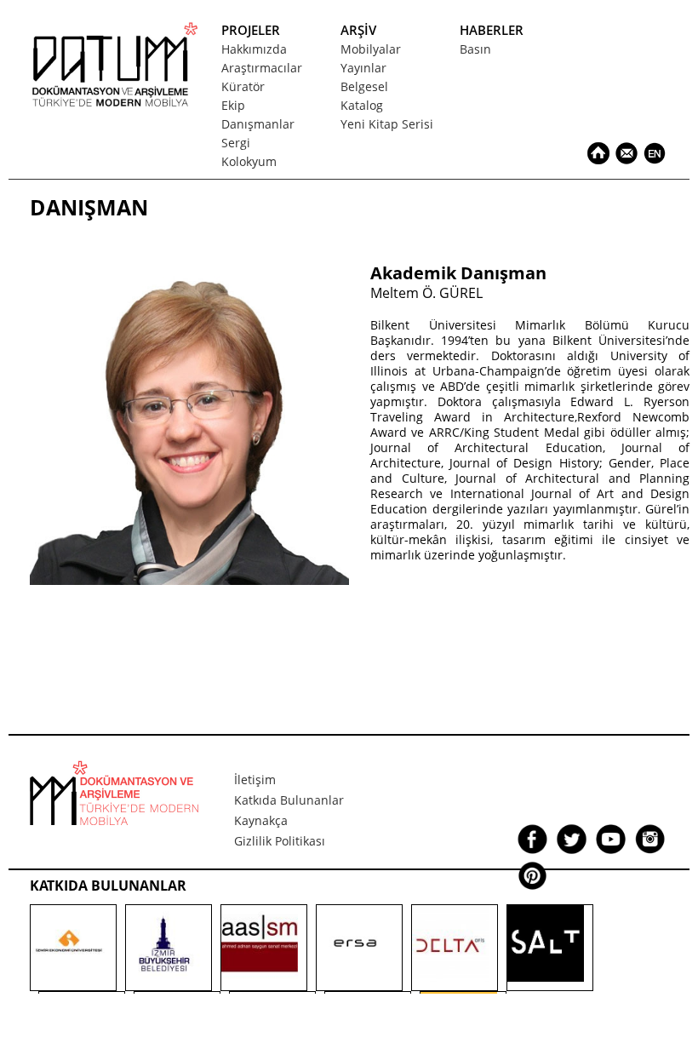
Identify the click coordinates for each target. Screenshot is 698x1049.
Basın (475, 49)
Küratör (243, 86)
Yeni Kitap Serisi (386, 124)
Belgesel (364, 86)
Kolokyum (249, 161)
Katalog (361, 105)
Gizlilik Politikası (279, 841)
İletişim (255, 779)
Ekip (233, 105)
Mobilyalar (370, 49)
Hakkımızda (254, 49)
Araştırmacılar (261, 68)
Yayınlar (363, 68)
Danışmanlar (258, 124)
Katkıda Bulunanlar (289, 800)
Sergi (235, 143)
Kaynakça (261, 820)
